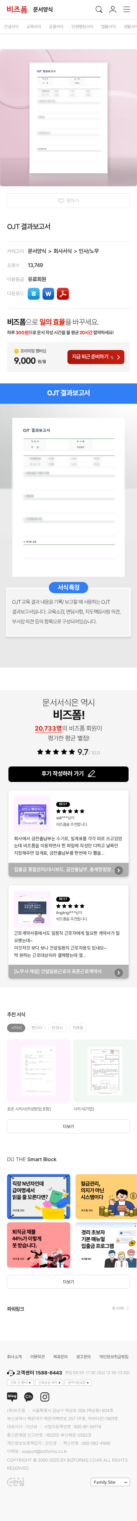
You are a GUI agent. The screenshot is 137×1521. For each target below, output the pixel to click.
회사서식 (62, 251)
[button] (130, 1221)
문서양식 (37, 251)
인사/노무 (89, 251)
